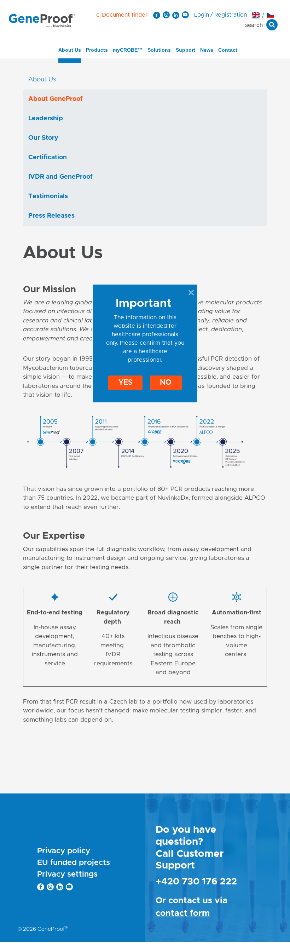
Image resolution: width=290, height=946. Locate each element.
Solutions (159, 50)
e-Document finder (121, 15)
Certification (47, 157)
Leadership (45, 118)
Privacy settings (67, 874)
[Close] (191, 292)
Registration (230, 15)
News (206, 50)
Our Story (43, 138)
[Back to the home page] (42, 20)
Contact (227, 50)
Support (185, 50)
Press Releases (51, 216)
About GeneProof (55, 99)
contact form (183, 913)
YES (125, 382)
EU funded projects (73, 863)
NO (166, 382)
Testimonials (48, 196)
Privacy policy (63, 851)
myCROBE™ (128, 50)
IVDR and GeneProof (60, 177)
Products (97, 50)
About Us (69, 50)
